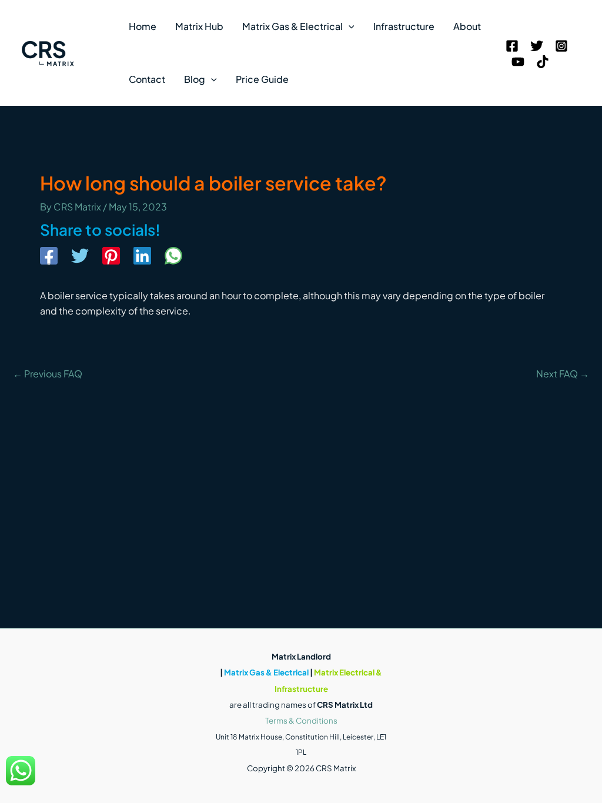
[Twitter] (536, 45)
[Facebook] (512, 45)
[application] (348, 26)
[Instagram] (561, 45)
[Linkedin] (142, 257)
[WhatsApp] (173, 257)
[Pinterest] (111, 257)
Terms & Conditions (301, 720)
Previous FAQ (47, 374)
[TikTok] (542, 61)
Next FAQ (562, 374)
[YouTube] (517, 61)
